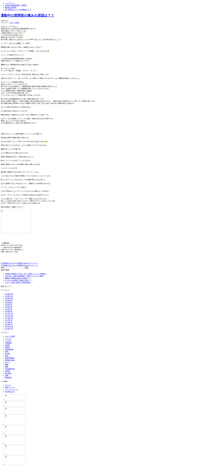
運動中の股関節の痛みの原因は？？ (27, 15)
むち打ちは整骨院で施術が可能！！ (19, 280)
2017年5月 (8, 322)
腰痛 (6, 364)
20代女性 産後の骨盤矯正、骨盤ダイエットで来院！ (25, 276)
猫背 (6, 356)
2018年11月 (9, 296)
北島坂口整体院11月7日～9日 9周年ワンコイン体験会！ (26, 274)
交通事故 (8, 343)
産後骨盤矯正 (10, 358)
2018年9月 (8, 300)
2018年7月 (8, 305)
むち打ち (8, 341)
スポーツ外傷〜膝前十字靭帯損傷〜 (18, 282)
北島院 (7, 345)
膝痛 (6, 367)
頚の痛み (8, 373)
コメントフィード (11, 389)
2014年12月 (9, 329)
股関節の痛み (10, 360)
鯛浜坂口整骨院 (10, 7)
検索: (3, 267)
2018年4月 (8, 311)
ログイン (8, 385)
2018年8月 (8, 303)
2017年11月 (9, 316)
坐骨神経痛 (9, 349)
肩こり (7, 362)
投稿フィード (10, 387)
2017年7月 (8, 320)
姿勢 (6, 351)
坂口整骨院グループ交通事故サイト (18, 10)
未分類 (7, 354)
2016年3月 (8, 324)
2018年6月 (8, 307)
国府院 (7, 347)
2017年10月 (9, 318)
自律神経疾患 (10, 369)
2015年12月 (9, 326)
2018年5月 (8, 309)
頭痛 (6, 375)
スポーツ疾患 (14, 23)
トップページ (10, 3)
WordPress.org (10, 391)
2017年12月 (9, 313)
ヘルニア (8, 338)
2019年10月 (9, 294)
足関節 (7, 371)
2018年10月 (9, 298)
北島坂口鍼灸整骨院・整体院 (15, 5)
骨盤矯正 (8, 377)
